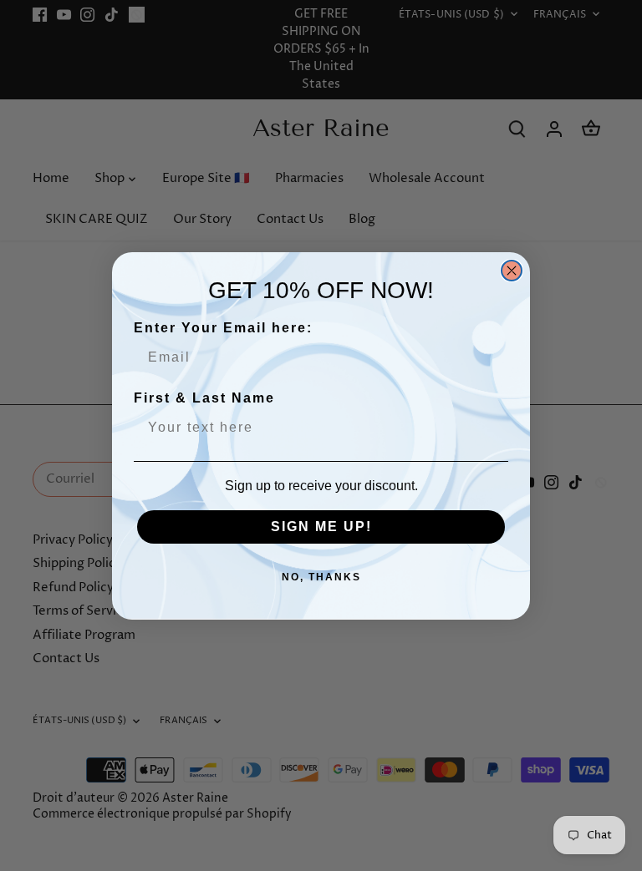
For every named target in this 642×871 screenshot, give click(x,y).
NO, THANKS (321, 577)
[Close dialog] (512, 271)
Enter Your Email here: (223, 328)
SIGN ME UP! (321, 526)
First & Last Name (204, 398)
